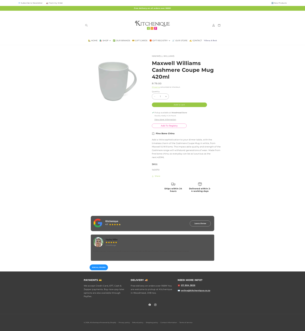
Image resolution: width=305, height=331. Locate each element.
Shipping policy (152, 322)
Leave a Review (200, 223)
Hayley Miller (112, 239)
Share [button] (157, 176)
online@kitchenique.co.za (195, 290)
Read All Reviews (99, 267)
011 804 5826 (188, 285)
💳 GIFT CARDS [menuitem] (139, 40)
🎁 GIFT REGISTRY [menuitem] (158, 40)
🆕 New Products (279, 3)
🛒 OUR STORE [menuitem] (180, 40)
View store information (165, 120)
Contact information (168, 322)
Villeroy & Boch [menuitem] (210, 40)
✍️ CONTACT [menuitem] (195, 40)
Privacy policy (124, 322)
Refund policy (137, 322)
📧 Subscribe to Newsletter (30, 3)
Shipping (156, 87)
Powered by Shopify (108, 322)
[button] (86, 25)
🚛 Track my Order (54, 3)
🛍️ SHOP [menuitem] (103, 40)
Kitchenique (111, 221)
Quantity (156, 92)
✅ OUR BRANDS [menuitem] (121, 40)
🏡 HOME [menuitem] (93, 40)
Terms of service (185, 322)
